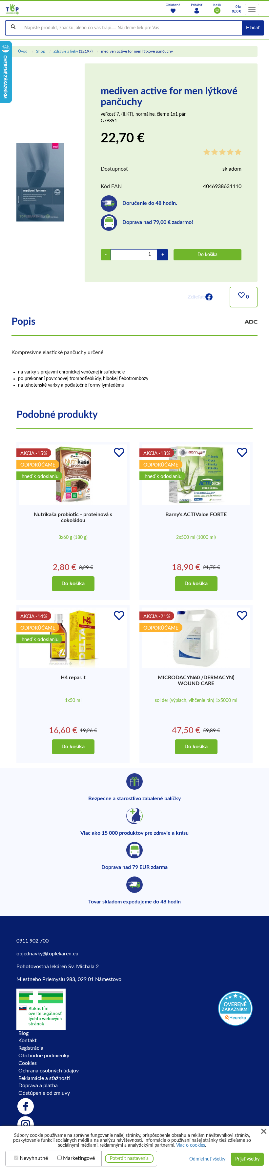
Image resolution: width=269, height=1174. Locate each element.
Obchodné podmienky (43, 1055)
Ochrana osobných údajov (48, 1070)
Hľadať (252, 28)
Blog (23, 1033)
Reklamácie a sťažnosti (44, 1078)
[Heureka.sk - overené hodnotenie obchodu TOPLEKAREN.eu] (235, 1008)
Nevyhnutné (34, 1158)
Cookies (27, 1063)
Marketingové (79, 1158)
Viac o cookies (190, 1145)
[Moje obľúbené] (173, 10)
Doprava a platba (38, 1085)
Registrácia (30, 1048)
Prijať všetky (247, 1159)
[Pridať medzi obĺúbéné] (119, 452)
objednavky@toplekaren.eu (47, 953)
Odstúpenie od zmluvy (44, 1093)
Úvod (23, 51)
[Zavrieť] (264, 1131)
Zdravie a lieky (65, 51)
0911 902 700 (32, 941)
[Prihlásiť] (196, 10)
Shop (40, 51)
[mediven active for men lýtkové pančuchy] (40, 182)
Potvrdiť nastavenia (129, 1158)
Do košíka (207, 254)
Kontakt (27, 1040)
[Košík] (217, 10)
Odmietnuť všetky (207, 1159)
